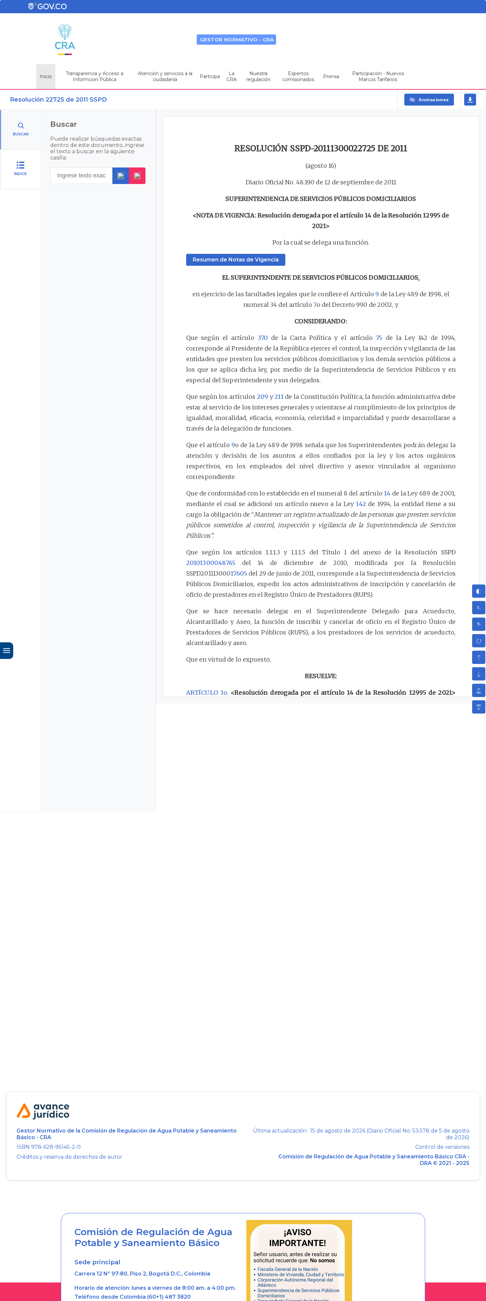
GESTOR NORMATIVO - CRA (237, 39)
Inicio (46, 76)
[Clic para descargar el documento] (470, 100)
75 (379, 338)
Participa (210, 76)
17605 (238, 573)
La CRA (231, 76)
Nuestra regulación (258, 76)
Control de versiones (442, 1147)
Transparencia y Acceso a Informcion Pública (94, 76)
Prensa (331, 76)
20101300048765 (210, 563)
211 (278, 396)
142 (361, 504)
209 (262, 396)
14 (387, 493)
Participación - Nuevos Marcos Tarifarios (378, 76)
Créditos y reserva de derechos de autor (69, 1157)
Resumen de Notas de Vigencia (236, 259)
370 (263, 338)
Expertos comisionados (298, 76)
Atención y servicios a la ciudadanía (165, 76)
